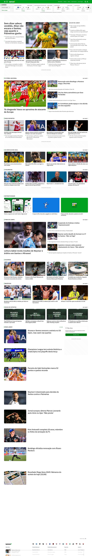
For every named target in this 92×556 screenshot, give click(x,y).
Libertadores (50, 549)
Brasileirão (60, 1)
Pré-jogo (23, 10)
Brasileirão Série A (36, 549)
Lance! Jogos (80, 1)
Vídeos (69, 1)
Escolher (76, 334)
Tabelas (65, 1)
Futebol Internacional (52, 547)
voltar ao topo (82, 538)
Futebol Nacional (35, 547)
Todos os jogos (4, 10)
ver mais (85, 118)
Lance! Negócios (81, 549)
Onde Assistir (74, 1)
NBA (65, 549)
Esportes (66, 547)
